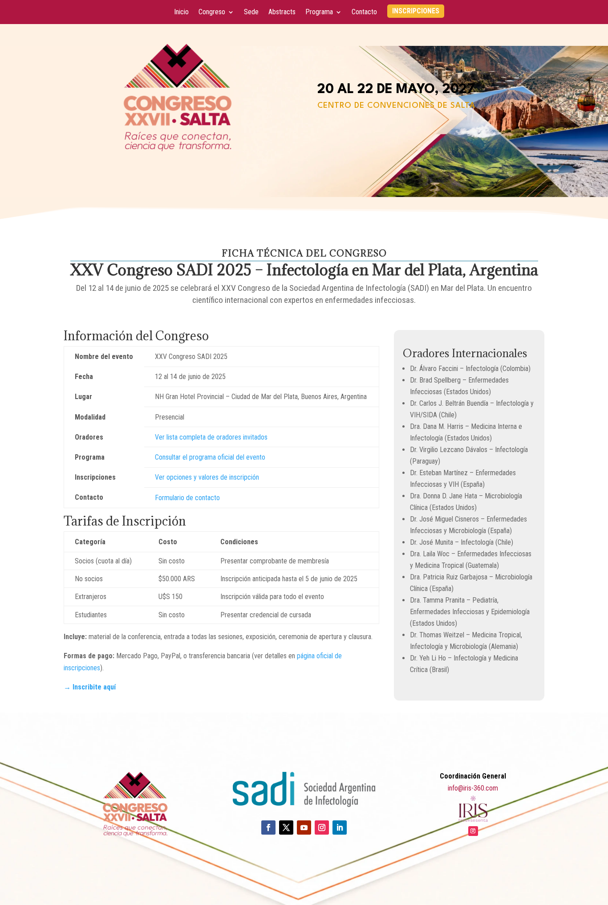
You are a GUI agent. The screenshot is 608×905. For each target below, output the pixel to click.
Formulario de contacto (187, 497)
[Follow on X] (286, 827)
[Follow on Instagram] (322, 827)
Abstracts (282, 12)
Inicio (181, 12)
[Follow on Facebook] (268, 827)
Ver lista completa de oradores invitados (211, 437)
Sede (251, 12)
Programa (319, 12)
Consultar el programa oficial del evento (210, 457)
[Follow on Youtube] (304, 827)
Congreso (212, 12)
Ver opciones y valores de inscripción (207, 477)
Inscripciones (415, 11)
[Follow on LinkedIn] (339, 827)
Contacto (364, 12)
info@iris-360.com (473, 788)
